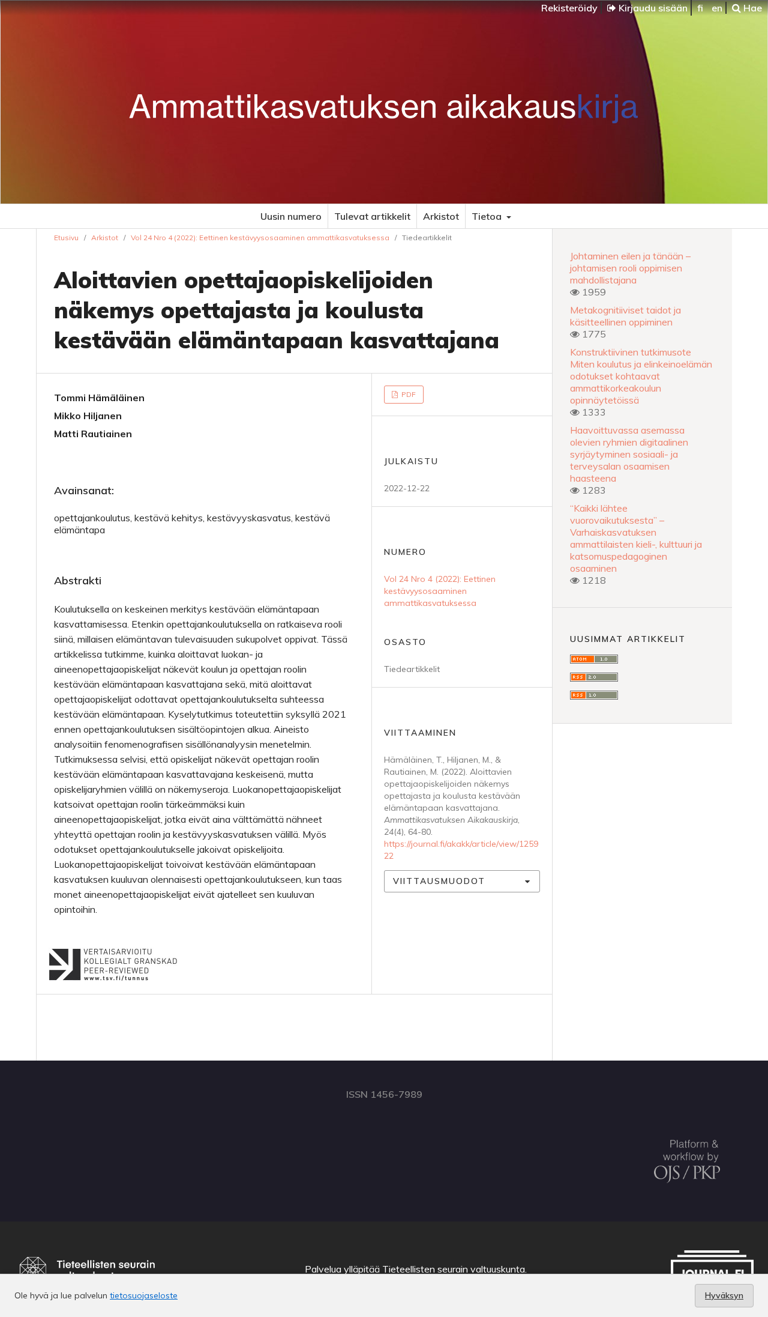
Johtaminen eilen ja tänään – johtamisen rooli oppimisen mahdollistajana (630, 268)
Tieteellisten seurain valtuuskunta (453, 1269)
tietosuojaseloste (144, 1295)
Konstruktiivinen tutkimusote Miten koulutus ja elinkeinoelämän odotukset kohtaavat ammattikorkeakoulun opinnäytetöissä (641, 376)
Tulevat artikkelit (372, 216)
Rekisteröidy (569, 8)
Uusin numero (291, 216)
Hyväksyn (724, 1295)
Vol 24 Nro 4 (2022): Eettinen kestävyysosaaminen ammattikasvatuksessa (260, 237)
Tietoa (488, 216)
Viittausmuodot (439, 881)
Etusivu (66, 237)
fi (700, 8)
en (717, 8)
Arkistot (441, 216)
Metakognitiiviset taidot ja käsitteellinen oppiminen (625, 316)
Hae (751, 8)
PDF (408, 394)
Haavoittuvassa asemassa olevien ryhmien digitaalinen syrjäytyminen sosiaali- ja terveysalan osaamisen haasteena (629, 454)
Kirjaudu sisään (652, 8)
